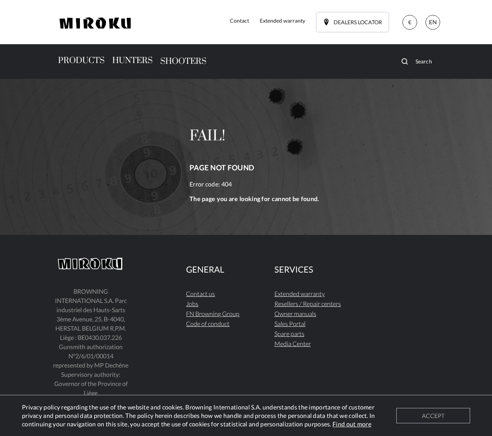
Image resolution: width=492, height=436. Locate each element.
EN (433, 21)
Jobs (192, 303)
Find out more (351, 424)
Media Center (292, 343)
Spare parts (289, 333)
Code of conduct (207, 323)
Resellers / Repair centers (307, 303)
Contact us (200, 293)
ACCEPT (433, 415)
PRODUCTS (81, 60)
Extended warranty (299, 293)
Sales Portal (290, 323)
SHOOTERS (183, 61)
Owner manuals (295, 313)
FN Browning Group (212, 313)
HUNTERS (132, 60)
